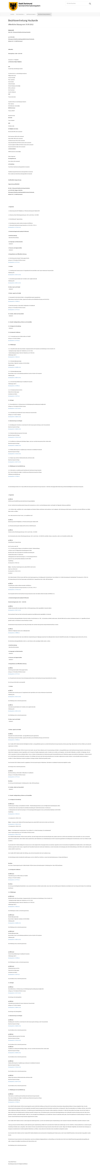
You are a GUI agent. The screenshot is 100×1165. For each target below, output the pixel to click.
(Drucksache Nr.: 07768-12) (13, 476)
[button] (44, 14)
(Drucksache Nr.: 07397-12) (13, 396)
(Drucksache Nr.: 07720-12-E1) (14, 227)
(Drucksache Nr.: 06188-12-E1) (14, 367)
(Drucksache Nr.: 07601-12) (13, 357)
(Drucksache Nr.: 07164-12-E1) (14, 453)
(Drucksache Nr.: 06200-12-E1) (14, 429)
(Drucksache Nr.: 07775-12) (13, 262)
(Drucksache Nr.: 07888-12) (13, 632)
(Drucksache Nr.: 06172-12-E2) (14, 274)
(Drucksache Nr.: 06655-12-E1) (14, 377)
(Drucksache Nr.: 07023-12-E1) (14, 824)
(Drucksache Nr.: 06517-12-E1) (14, 610)
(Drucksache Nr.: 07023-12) (13, 814)
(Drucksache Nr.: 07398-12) (13, 385)
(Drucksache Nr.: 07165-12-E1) (14, 437)
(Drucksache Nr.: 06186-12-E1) (14, 445)
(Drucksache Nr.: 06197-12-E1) (14, 462)
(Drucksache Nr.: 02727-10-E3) (14, 408)
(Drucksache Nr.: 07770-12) (13, 340)
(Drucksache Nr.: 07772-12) (13, 309)
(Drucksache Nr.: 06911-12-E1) (14, 283)
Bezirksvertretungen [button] (31, 14)
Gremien (12, 14)
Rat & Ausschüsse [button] (20, 14)
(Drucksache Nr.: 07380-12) (13, 301)
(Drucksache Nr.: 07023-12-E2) (14, 834)
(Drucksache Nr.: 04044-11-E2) (14, 416)
